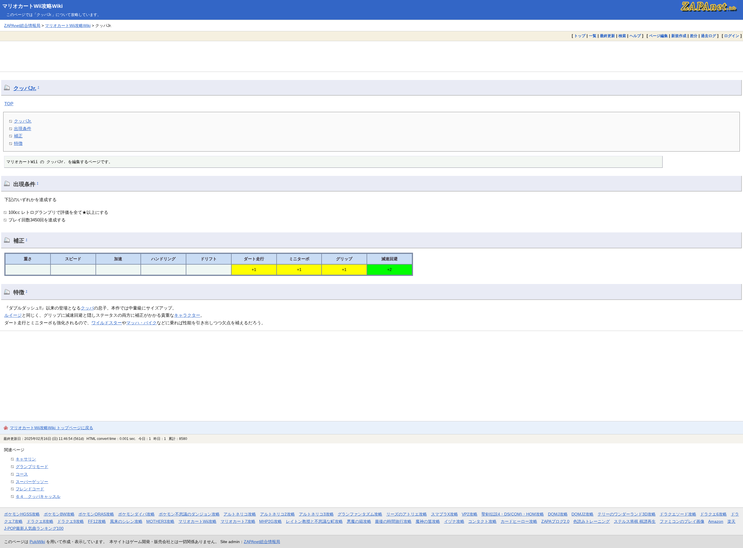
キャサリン (26, 459)
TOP (8, 103)
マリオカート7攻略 (238, 521)
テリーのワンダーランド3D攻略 (627, 514)
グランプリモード (32, 466)
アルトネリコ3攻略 (316, 514)
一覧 (592, 36)
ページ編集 (658, 36)
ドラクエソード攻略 (678, 514)
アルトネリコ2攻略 (277, 514)
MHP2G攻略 (270, 521)
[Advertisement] (371, 56)
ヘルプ (635, 36)
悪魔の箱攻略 (359, 521)
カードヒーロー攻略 (519, 521)
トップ (579, 36)
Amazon (715, 521)
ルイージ (13, 315)
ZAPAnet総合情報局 (22, 25)
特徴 (18, 143)
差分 (693, 36)
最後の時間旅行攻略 (393, 521)
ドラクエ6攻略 (713, 514)
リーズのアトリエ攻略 (406, 514)
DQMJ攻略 (558, 514)
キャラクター (187, 315)
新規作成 (678, 36)
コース (22, 474)
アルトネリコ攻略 (239, 514)
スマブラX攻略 (444, 514)
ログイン (731, 36)
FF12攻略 (97, 521)
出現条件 (22, 128)
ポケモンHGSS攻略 (22, 514)
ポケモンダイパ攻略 (136, 514)
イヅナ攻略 (454, 521)
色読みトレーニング (591, 521)
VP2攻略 (469, 514)
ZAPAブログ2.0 (555, 521)
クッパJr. (24, 88)
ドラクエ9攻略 (70, 521)
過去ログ (708, 36)
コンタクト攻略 (482, 521)
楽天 (731, 521)
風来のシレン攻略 (126, 521)
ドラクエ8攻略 (40, 521)
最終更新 (607, 36)
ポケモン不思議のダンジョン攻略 (189, 514)
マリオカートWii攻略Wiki (32, 6)
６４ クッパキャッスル (38, 496)
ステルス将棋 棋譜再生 (635, 521)
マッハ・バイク (141, 322)
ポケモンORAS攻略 (96, 514)
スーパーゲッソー (32, 481)
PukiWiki (37, 541)
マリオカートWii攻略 (197, 521)
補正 (18, 135)
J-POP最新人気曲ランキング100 (34, 528)
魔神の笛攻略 (428, 521)
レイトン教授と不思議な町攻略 (314, 521)
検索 (622, 36)
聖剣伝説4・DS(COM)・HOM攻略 (512, 514)
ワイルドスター (106, 322)
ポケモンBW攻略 (59, 514)
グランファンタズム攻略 (360, 514)
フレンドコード (30, 489)
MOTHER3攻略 (160, 521)
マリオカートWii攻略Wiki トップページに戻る (51, 427)
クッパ (87, 307)
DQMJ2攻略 (582, 514)
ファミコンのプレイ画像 (682, 521)
